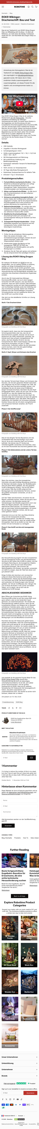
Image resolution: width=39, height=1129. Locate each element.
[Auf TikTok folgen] (21, 1099)
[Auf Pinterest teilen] (16, 708)
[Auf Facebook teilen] (9, 708)
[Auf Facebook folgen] (3, 1099)
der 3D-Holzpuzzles (17, 118)
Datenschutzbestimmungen (11, 794)
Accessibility (32, 1124)
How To (25, 838)
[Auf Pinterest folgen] (14, 1099)
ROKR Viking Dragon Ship (24, 73)
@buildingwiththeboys (25, 75)
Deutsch (20, 1115)
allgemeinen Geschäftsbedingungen (21, 792)
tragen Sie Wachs (19, 243)
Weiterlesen (6, 890)
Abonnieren (30, 1093)
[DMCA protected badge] (19, 1119)
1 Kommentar (7, 27)
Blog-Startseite (7, 838)
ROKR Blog (19, 702)
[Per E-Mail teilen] (20, 708)
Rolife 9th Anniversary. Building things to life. (19, 2)
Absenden (8, 825)
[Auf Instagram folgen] (10, 1099)
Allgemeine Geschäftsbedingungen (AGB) (21, 1124)
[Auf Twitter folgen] (6, 1099)
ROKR (23, 262)
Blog (11, 13)
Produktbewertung (8, 702)
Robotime (9, 1119)
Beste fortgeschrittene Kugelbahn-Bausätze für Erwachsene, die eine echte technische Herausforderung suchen (14, 876)
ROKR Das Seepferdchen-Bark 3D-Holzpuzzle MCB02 (21, 719)
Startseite (4, 13)
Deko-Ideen (35, 838)
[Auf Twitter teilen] (13, 708)
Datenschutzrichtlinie (7, 1124)
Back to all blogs (19, 896)
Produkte (17, 838)
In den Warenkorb (16, 722)
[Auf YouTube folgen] (18, 1099)
